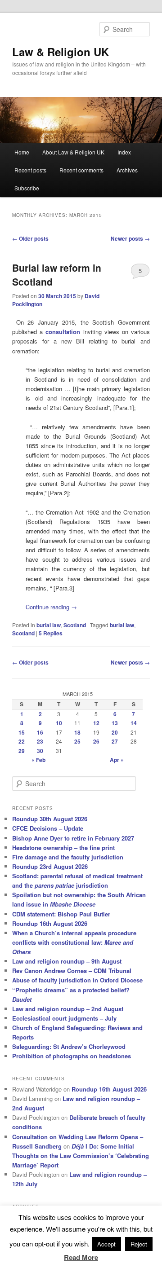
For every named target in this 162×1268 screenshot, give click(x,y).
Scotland (74, 625)
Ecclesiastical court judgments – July (64, 1018)
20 (115, 732)
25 (77, 741)
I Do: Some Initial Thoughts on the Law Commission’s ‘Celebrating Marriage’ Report (80, 1155)
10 (59, 723)
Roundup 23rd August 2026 (50, 866)
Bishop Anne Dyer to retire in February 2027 (73, 838)
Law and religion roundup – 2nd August (67, 1008)
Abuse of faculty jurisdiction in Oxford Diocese (77, 980)
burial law (48, 625)
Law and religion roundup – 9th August (67, 961)
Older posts (30, 238)
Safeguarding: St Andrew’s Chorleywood (69, 1046)
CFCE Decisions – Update (47, 828)
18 (77, 732)
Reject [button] (138, 1244)
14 (133, 723)
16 (40, 732)
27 (115, 741)
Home (21, 152)
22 (21, 741)
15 (21, 732)
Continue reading (51, 607)
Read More (81, 1257)
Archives (127, 170)
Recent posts (30, 170)
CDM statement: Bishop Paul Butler (61, 914)
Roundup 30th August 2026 (49, 819)
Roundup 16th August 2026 (49, 923)
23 (40, 741)
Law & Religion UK (60, 51)
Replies (51, 633)
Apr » (117, 760)
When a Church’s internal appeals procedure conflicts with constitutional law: (74, 942)
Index (124, 152)
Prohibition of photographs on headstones (71, 1056)
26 (96, 741)
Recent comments (81, 170)
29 (21, 751)
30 (40, 751)
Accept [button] (106, 1244)
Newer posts (130, 238)
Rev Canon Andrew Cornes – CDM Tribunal (71, 970)
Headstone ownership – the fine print (63, 847)
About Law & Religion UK (73, 152)
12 (96, 723)
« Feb (38, 760)
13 (115, 723)
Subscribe (26, 188)
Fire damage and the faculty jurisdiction (67, 857)
